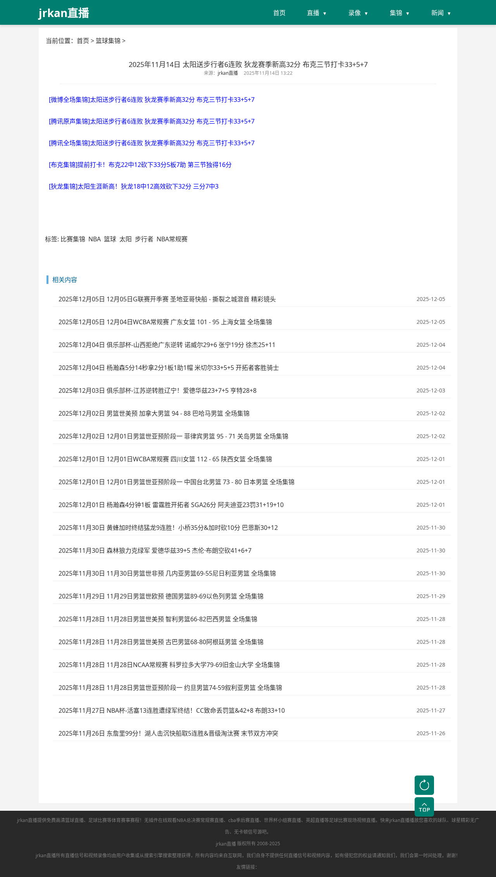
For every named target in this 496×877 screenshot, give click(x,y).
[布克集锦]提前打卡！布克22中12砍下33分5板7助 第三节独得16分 (140, 164)
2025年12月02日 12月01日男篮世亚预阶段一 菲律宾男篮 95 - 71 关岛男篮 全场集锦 (173, 436)
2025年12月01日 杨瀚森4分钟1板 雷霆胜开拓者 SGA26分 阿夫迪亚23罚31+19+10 (171, 504)
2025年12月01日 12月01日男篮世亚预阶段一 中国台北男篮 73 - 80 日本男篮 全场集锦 (176, 482)
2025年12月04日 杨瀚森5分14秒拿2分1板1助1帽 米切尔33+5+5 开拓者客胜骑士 (169, 367)
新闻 (437, 13)
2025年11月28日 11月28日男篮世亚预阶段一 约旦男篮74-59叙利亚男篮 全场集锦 (170, 687)
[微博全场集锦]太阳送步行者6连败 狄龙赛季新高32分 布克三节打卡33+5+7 (152, 99)
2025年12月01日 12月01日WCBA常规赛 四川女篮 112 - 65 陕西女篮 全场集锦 (165, 459)
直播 (313, 13)
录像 (354, 13)
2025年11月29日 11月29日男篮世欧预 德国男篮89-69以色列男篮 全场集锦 (161, 596)
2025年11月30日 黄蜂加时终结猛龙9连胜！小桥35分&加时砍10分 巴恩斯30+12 (168, 527)
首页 (279, 13)
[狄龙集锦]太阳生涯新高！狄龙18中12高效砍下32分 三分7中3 (134, 186)
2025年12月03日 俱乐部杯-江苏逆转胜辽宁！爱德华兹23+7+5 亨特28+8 (158, 390)
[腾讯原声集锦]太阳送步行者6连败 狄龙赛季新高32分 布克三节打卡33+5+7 (152, 121)
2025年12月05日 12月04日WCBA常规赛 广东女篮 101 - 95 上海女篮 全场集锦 (165, 322)
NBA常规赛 (172, 239)
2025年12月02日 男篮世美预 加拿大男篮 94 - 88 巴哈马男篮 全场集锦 (154, 413)
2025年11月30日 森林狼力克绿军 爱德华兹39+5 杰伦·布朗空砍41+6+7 (155, 550)
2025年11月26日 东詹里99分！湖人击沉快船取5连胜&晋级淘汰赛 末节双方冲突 (168, 733)
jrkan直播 (226, 844)
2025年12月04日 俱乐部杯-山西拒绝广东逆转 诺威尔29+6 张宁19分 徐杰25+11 (167, 344)
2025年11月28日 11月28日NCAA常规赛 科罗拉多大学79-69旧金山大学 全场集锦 (169, 664)
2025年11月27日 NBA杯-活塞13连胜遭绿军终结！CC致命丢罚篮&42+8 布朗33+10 (172, 710)
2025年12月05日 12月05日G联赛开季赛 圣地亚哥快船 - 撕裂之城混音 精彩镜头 (167, 299)
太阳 (125, 239)
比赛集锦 (72, 239)
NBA (94, 239)
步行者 (144, 239)
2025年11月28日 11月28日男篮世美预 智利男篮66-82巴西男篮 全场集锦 (158, 619)
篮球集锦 (108, 40)
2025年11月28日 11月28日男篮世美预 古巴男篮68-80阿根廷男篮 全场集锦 (161, 642)
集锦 (396, 13)
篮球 (110, 239)
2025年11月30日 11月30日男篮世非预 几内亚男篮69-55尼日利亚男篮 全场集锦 (167, 573)
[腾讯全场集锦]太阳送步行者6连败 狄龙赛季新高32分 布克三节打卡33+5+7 (152, 143)
